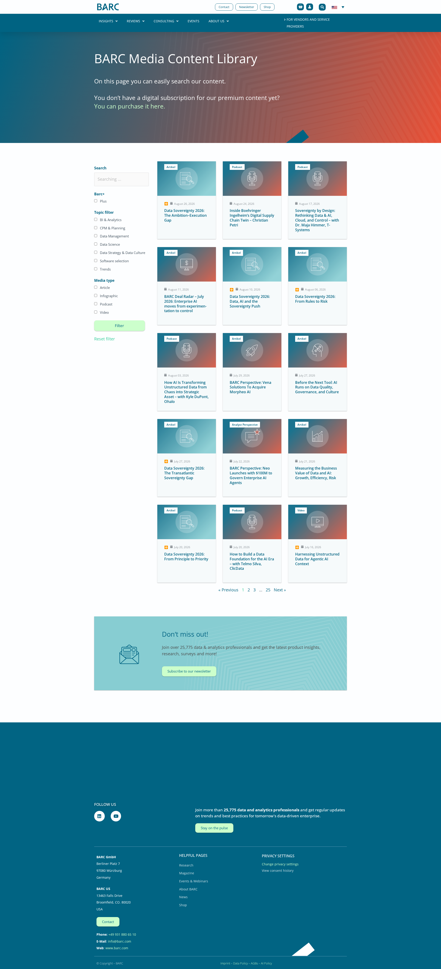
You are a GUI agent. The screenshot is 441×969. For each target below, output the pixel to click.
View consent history (278, 870)
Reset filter (104, 339)
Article (105, 287)
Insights (106, 21)
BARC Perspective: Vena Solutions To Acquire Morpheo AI (250, 387)
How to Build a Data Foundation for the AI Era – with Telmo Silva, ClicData (252, 561)
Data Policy (240, 963)
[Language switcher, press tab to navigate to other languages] (338, 6)
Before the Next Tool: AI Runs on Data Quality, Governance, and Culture (317, 387)
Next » (280, 590)
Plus (103, 201)
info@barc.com (119, 941)
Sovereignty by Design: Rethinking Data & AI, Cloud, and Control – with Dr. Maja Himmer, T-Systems (317, 220)
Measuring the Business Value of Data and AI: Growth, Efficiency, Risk (316, 473)
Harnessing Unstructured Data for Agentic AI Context (317, 559)
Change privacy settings (280, 864)
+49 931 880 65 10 (122, 934)
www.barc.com (116, 948)
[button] (322, 7)
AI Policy (266, 963)
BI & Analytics (111, 219)
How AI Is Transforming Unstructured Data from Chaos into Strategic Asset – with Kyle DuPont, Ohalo (186, 392)
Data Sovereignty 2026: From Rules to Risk (315, 299)
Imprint (225, 963)
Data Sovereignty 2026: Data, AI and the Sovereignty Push (250, 301)
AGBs (254, 963)
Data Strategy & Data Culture (122, 252)
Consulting (164, 21)
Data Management (114, 236)
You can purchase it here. (129, 106)
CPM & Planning (112, 228)
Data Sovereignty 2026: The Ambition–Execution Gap (185, 215)
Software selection (114, 261)
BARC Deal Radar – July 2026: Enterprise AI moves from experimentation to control (185, 303)
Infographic (109, 296)
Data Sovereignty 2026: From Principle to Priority (186, 556)
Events (193, 21)
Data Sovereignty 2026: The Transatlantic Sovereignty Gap (184, 473)
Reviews (133, 21)
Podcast (106, 304)
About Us (216, 21)
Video (104, 312)
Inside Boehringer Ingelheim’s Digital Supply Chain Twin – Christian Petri (252, 217)
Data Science (110, 244)
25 (268, 590)
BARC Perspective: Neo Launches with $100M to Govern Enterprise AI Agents (251, 475)
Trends (105, 269)
